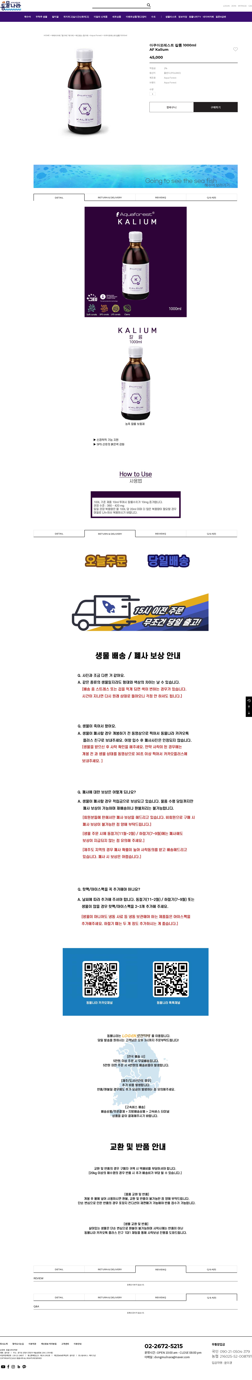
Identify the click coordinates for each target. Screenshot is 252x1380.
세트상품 (116, 16)
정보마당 (182, 16)
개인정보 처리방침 (49, 1343)
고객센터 (65, 1343)
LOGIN (226, 6)
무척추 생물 (41, 16)
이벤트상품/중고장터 (136, 16)
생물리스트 (171, 16)
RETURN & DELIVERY (110, 197)
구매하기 (216, 107)
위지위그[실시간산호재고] (76, 16)
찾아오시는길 (18, 1343)
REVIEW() (160, 197)
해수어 (27, 16)
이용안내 (77, 1343)
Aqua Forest (96, 35)
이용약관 (32, 1343)
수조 (153, 16)
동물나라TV (195, 16)
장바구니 (171, 107)
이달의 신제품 (100, 16)
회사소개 (4, 1343)
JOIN (233, 6)
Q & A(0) (211, 197)
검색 (149, 5)
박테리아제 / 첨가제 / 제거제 (62, 35)
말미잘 (55, 16)
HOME (47, 35)
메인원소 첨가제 (82, 35)
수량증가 (158, 94)
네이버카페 (208, 16)
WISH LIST (235, 49)
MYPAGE (242, 6)
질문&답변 (221, 16)
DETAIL (59, 197)
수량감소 (162, 94)
